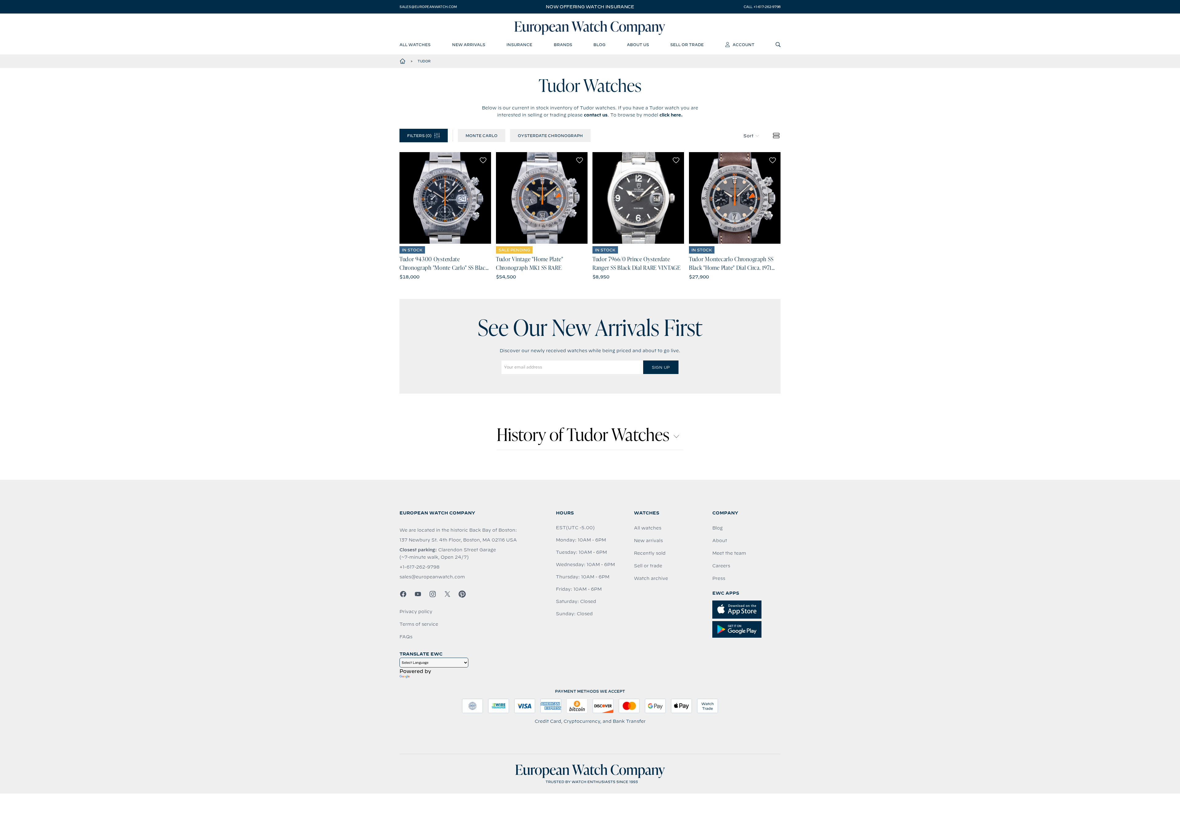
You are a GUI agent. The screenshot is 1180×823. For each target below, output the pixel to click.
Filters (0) (419, 135)
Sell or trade (648, 565)
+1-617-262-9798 (419, 567)
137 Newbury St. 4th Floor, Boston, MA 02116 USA (458, 540)
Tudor (424, 61)
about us (638, 44)
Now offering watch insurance (590, 6)
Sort (748, 135)
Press (718, 578)
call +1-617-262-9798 (762, 7)
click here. (671, 114)
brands (563, 44)
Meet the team (729, 553)
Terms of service (418, 624)
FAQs (405, 636)
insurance (519, 44)
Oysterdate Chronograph (550, 135)
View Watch (445, 198)
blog (599, 44)
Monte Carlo (482, 135)
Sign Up (661, 367)
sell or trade (687, 44)
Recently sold (650, 553)
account (743, 44)
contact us (596, 114)
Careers (721, 565)
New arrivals (648, 540)
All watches (647, 528)
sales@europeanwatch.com (428, 7)
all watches (415, 44)
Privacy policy (415, 611)
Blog (717, 528)
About (719, 540)
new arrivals (468, 44)
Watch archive (651, 578)
